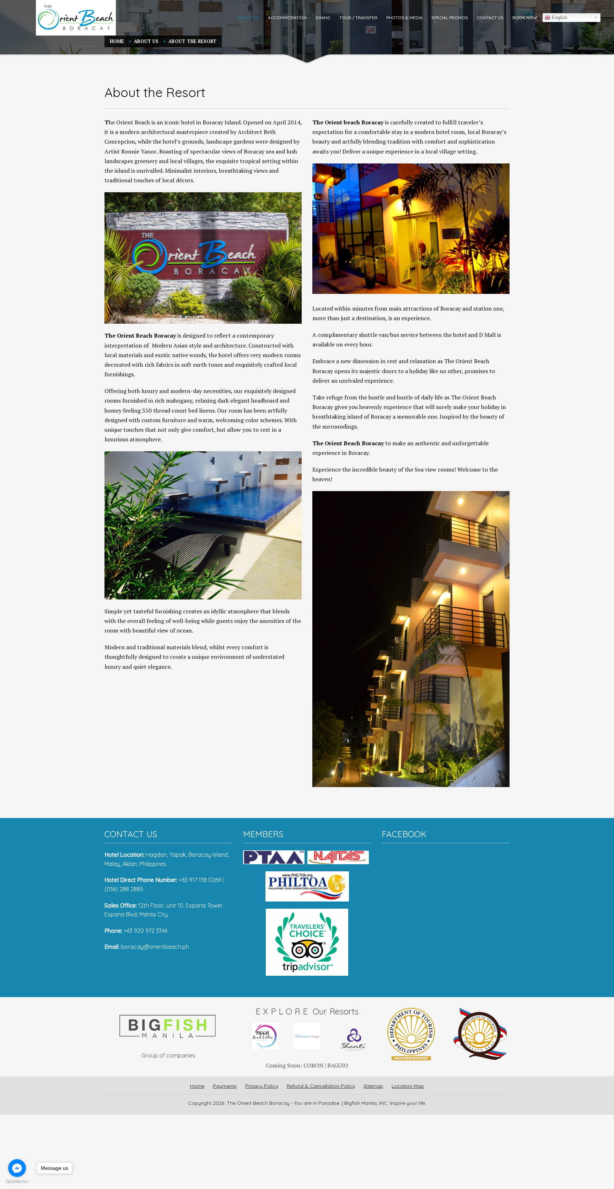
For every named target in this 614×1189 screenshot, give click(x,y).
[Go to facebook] (17, 1168)
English (558, 17)
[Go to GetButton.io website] (17, 1181)
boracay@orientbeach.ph (155, 946)
